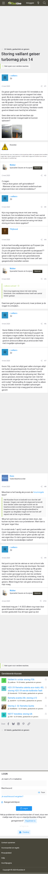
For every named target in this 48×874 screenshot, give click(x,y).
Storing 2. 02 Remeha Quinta (21, 706)
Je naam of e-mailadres (11, 779)
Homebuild (13, 693)
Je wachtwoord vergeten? (12, 796)
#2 (45, 175)
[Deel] (41, 86)
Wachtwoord (6, 788)
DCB (11, 717)
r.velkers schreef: (10, 286)
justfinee (12, 682)
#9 (45, 558)
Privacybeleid (6, 853)
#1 (45, 86)
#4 (45, 240)
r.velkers (13, 76)
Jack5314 (13, 701)
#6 (45, 324)
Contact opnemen (8, 843)
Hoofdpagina (6, 863)
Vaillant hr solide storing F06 (21, 679)
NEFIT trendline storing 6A (20, 714)
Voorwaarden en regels (10, 848)
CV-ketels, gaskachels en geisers (30, 682)
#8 (45, 487)
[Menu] (3, 3)
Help (3, 858)
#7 (45, 361)
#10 (44, 601)
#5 (45, 279)
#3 (45, 207)
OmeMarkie (13, 709)
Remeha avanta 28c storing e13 (22, 698)
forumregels (38, 492)
